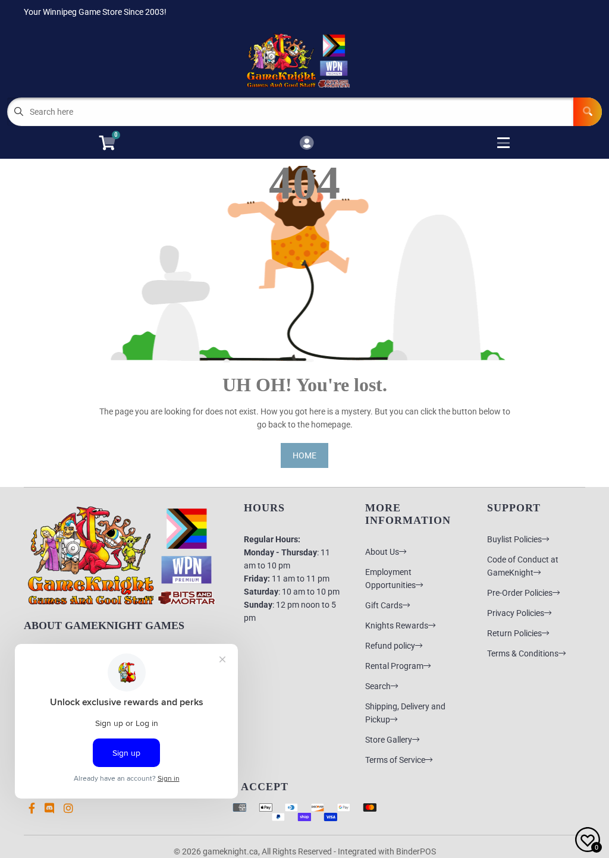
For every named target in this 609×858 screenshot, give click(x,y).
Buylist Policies (514, 539)
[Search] (587, 112)
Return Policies (514, 633)
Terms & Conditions (522, 653)
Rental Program (394, 666)
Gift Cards (384, 605)
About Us (382, 552)
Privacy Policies (515, 613)
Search (378, 686)
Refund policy (390, 645)
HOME (304, 455)
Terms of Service (395, 760)
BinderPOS (416, 851)
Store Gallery (388, 739)
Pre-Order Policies (520, 593)
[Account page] (306, 144)
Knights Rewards (396, 625)
